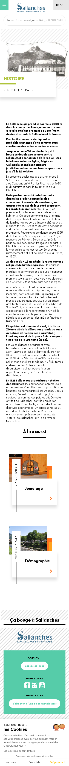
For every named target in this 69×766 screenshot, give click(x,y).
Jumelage (34, 488)
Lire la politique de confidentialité (19, 751)
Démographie (37, 561)
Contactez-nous (34, 665)
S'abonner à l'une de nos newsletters (35, 703)
